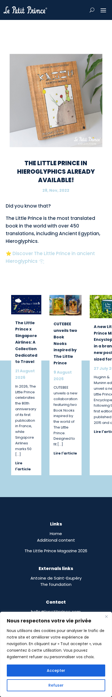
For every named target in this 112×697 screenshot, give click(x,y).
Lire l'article (23, 466)
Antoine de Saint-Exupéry (56, 578)
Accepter (56, 670)
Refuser (56, 685)
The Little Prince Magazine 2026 (55, 551)
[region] (56, 654)
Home (56, 533)
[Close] (106, 616)
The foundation (55, 584)
